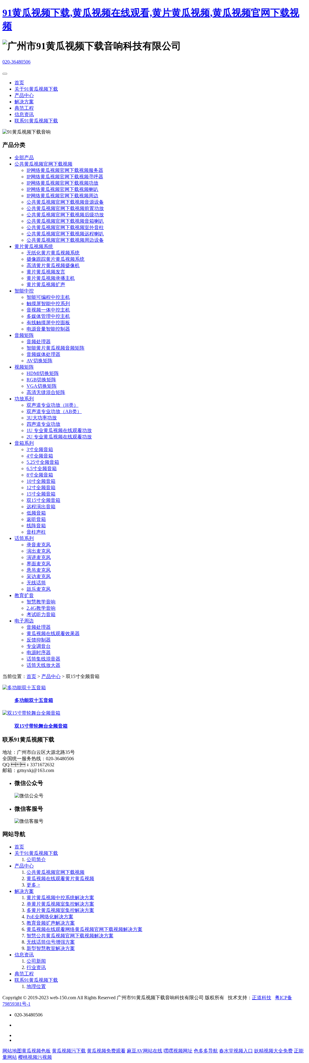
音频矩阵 (24, 335)
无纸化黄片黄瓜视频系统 (53, 252)
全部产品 (24, 157)
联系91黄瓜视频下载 (36, 120)
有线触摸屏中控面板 (48, 322)
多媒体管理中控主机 (48, 316)
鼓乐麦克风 (39, 589)
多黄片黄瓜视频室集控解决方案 (60, 910)
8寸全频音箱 (40, 474)
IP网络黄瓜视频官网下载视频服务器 (65, 170)
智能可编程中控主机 (48, 297)
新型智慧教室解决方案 (51, 948)
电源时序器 (39, 652)
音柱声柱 (36, 532)
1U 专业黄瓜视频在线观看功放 (59, 430)
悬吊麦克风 (39, 570)
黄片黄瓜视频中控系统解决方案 (60, 897)
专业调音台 (39, 646)
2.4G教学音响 (41, 608)
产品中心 (24, 95)
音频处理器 (39, 341)
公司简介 (36, 859)
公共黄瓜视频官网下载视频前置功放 (65, 208)
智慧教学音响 (41, 601)
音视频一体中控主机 (48, 309)
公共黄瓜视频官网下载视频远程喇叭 (65, 233)
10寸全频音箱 (41, 481)
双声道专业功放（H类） (52, 405)
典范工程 (24, 108)
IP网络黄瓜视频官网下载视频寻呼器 (65, 176)
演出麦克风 (39, 551)
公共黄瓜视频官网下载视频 (43, 163)
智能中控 (24, 290)
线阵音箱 (36, 525)
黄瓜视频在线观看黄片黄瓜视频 (60, 878)
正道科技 (261, 997)
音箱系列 (24, 443)
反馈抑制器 (39, 639)
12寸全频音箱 (41, 487)
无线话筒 (36, 582)
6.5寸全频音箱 (42, 468)
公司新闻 (36, 961)
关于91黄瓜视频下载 (36, 89)
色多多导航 (206, 1050)
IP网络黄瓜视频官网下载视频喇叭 (62, 189)
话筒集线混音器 (43, 658)
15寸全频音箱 (41, 493)
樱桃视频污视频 (35, 1057)
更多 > (33, 884)
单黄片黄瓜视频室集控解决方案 (60, 903)
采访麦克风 (39, 576)
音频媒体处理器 (43, 354)
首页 (19, 82)
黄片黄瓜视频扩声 (46, 284)
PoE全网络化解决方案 (50, 916)
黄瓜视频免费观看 (106, 1050)
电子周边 (24, 620)
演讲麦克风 (39, 557)
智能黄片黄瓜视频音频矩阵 (55, 348)
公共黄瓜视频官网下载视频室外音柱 (65, 227)
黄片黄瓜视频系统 (33, 246)
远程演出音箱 (41, 506)
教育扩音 (24, 595)
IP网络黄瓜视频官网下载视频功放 (62, 183)
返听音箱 (36, 519)
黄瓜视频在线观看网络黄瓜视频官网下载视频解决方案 (84, 929)
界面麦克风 (39, 563)
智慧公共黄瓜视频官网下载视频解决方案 (70, 935)
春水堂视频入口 (236, 1050)
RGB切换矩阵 (41, 379)
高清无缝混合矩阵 (46, 392)
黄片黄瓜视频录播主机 (51, 278)
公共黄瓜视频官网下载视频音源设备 (65, 202)
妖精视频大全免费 (273, 1050)
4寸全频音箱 (40, 455)
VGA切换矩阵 (42, 386)
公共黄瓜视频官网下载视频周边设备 (65, 240)
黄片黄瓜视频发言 (46, 271)
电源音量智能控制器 (48, 328)
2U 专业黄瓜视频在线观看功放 (59, 436)
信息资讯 (24, 114)
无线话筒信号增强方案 (51, 942)
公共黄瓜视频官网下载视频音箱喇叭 (65, 221)
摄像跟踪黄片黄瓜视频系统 (55, 259)
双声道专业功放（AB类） (54, 411)
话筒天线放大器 (43, 665)
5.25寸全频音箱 (43, 462)
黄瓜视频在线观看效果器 (53, 633)
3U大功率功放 (42, 417)
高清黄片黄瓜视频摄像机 (53, 265)
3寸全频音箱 (40, 449)
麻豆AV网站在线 (144, 1050)
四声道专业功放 (43, 424)
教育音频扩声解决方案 (51, 923)
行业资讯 (36, 967)
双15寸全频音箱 (43, 500)
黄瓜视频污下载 (69, 1050)
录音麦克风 (39, 544)
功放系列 (24, 398)
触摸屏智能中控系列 (48, 303)
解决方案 (24, 101)
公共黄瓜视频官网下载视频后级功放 (65, 214)
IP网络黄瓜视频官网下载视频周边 (62, 195)
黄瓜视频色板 (36, 1050)
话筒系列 (24, 538)
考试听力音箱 (41, 614)
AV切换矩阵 (40, 360)
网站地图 (12, 1050)
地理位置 (36, 986)
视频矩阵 (24, 367)
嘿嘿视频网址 (178, 1050)
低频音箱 (36, 512)
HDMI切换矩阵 (43, 373)
